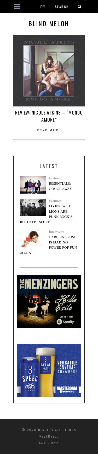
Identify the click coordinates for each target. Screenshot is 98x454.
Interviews (56, 231)
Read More (49, 130)
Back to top (47, 442)
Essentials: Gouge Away (60, 186)
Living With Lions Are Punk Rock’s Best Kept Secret (46, 214)
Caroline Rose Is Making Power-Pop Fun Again (48, 245)
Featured (55, 178)
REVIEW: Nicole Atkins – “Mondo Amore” (49, 116)
